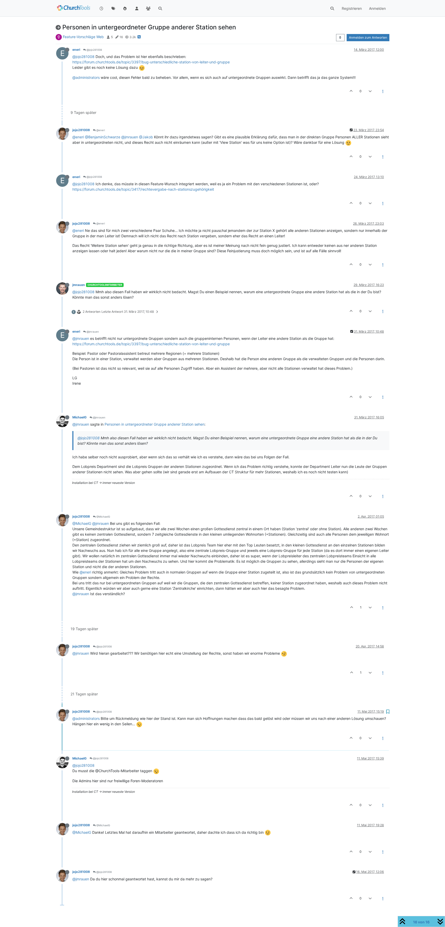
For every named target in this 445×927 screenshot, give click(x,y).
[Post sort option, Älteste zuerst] (340, 37)
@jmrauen (129, 137)
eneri (76, 50)
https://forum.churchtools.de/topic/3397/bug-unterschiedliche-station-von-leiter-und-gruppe (151, 62)
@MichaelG (103, 516)
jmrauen (78, 285)
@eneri (100, 130)
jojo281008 (81, 130)
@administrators (86, 77)
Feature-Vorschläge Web (83, 37)
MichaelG (79, 417)
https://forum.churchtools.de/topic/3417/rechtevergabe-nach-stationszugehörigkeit (143, 189)
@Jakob (146, 137)
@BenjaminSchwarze (102, 137)
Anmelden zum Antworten (368, 37)
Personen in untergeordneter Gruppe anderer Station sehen (154, 424)
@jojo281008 (94, 49)
